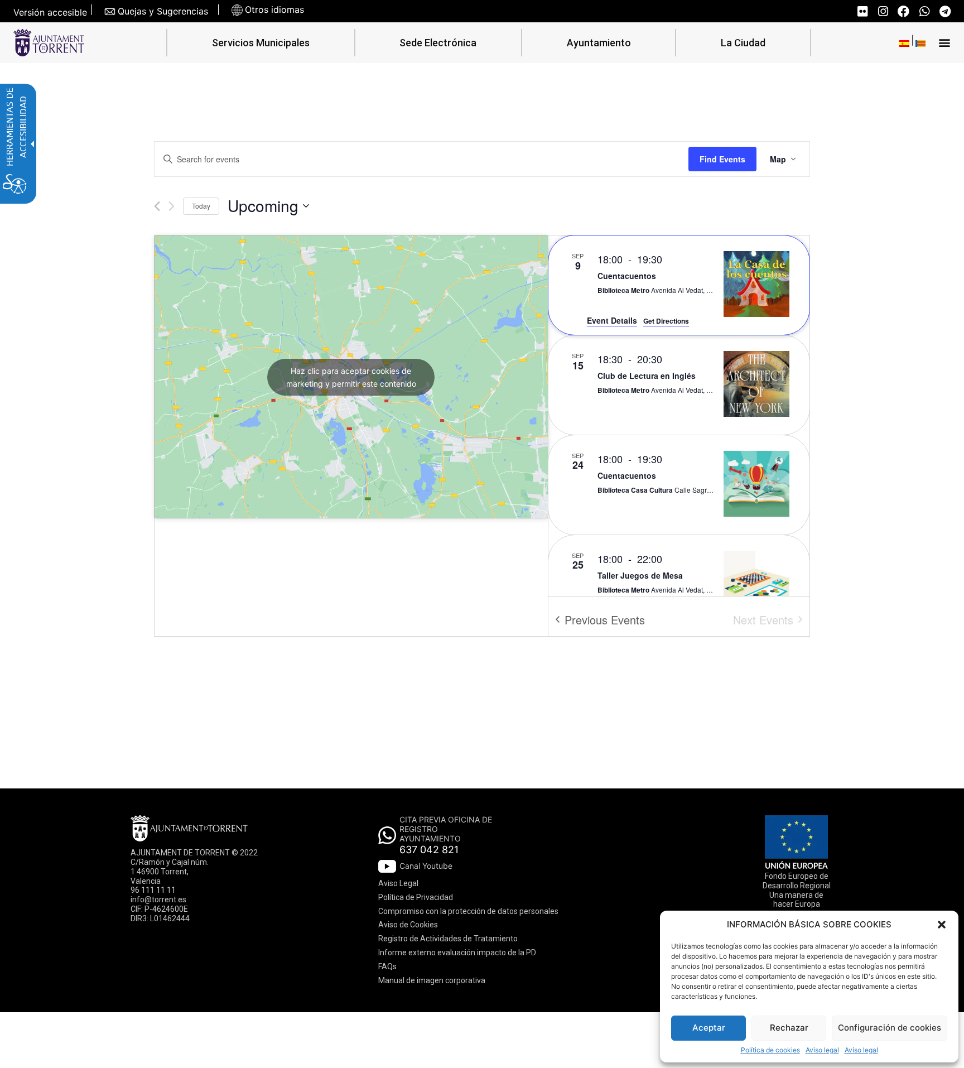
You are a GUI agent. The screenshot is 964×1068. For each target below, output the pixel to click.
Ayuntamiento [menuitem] (599, 43)
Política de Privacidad (415, 897)
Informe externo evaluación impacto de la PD (457, 952)
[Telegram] (945, 11)
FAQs (387, 966)
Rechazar (789, 1027)
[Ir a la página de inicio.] (48, 42)
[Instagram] (883, 11)
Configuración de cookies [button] (889, 1027)
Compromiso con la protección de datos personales (468, 911)
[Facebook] (903, 11)
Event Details (612, 320)
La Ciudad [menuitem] (743, 43)
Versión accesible (50, 12)
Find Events (722, 159)
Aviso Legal (398, 883)
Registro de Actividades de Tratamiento (448, 938)
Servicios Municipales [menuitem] (261, 43)
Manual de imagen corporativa (431, 980)
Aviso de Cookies (408, 924)
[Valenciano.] (920, 42)
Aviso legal (822, 1050)
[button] (941, 924)
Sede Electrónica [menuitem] (437, 43)
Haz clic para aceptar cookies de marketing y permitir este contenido (351, 377)
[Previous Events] (157, 206)
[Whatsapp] (924, 11)
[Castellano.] (904, 42)
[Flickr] (862, 11)
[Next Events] (171, 206)
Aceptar (708, 1027)
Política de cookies (770, 1050)
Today (201, 205)
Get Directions (666, 321)
